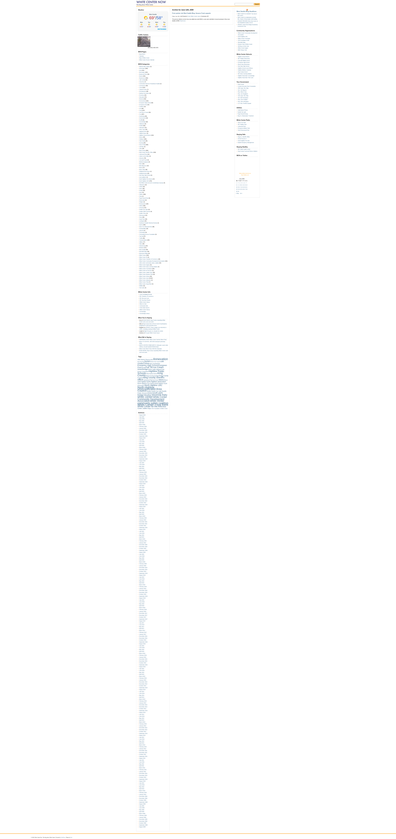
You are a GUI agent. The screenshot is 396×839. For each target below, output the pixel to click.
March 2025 (142, 447)
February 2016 (143, 655)
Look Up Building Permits (146, 294)
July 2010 (141, 783)
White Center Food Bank (145, 268)
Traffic (140, 238)
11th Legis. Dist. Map (243, 95)
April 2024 (141, 468)
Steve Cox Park (242, 122)
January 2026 (142, 428)
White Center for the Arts (145, 270)
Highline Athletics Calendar (244, 70)
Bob (71, 837)
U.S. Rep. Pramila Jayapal (244, 103)
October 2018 (142, 594)
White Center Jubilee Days (146, 272)
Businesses (142, 78)
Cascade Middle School (244, 60)
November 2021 (143, 523)
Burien (140, 76)
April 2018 (141, 605)
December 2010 (143, 773)
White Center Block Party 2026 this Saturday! (150, 348)
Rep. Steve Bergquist (243, 101)
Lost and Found (143, 160)
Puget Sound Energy (243, 113)
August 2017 (142, 621)
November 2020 (143, 546)
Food (140, 110)
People (141, 190)
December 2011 (143, 750)
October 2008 (142, 823)
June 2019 (141, 579)
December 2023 (143, 476)
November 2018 (143, 592)
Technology (142, 232)
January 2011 (142, 771)
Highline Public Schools (150, 372)
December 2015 (143, 659)
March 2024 (142, 470)
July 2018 (141, 600)
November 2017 (143, 615)
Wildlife (141, 285)
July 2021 (141, 531)
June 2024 (141, 464)
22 (236, 189)
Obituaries (141, 184)
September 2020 (143, 550)
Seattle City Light (143, 209)
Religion (141, 202)
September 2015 (143, 664)
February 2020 (143, 563)
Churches (141, 81)
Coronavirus (142, 85)
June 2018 (141, 601)
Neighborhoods (143, 173)
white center (145, 396)
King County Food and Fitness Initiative (247, 151)
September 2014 (143, 687)
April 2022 (141, 514)
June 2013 (141, 716)
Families (141, 106)
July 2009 (141, 806)
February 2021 (143, 540)
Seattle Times (142, 213)
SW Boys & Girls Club (243, 46)
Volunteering (142, 245)
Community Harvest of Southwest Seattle (149, 83)
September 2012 (143, 733)
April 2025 (141, 445)
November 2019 (143, 569)
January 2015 (142, 680)
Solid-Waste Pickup (243, 110)
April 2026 (141, 422)
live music (156, 380)
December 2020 (143, 544)
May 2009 (141, 809)
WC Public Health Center (244, 149)
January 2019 (142, 588)
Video (140, 243)
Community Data (144, 305)
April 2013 (141, 720)
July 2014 (141, 691)
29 (236, 191)
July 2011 (141, 760)
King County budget (152, 376)
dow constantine (154, 363)
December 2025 (143, 430)
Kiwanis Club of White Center (245, 44)
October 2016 (142, 640)
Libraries (141, 158)
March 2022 (142, 516)
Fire (140, 108)
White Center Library (144, 276)
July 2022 (141, 508)
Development (142, 91)
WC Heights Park (242, 124)
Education (141, 97)
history (141, 137)
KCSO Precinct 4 (242, 138)
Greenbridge (142, 121)
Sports (141, 224)
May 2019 (141, 581)
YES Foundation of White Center (159, 408)
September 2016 (143, 642)
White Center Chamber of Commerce (148, 259)
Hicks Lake (142, 129)
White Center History (145, 309)
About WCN (142, 54)
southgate (141, 221)
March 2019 (142, 584)
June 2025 (141, 441)
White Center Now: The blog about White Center (151, 3)
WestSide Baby (143, 251)
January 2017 (142, 634)
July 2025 (141, 439)
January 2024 (142, 474)
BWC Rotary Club (242, 50)
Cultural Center (143, 89)
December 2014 (143, 682)
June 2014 (141, 693)
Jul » (241, 193)
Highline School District (145, 135)
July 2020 (141, 554)
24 (240, 189)
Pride (140, 196)
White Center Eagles (144, 264)
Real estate (142, 200)
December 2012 (143, 727)
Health (140, 125)
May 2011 (141, 764)
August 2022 (142, 506)
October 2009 (142, 800)
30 (238, 191)
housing (141, 142)
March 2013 (142, 722)
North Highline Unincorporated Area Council (149, 389)
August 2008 (142, 826)
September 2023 (143, 481)
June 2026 (141, 418)
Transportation (143, 240)
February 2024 (143, 472)
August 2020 (142, 552)
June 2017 (141, 624)
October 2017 (142, 617)
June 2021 (141, 533)
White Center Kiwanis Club (145, 274)
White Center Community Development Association (152, 261)
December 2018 (143, 590)
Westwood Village (143, 253)
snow (149, 393)
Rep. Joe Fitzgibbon (243, 94)
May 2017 (141, 626)
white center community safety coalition (149, 263)
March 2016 (142, 653)
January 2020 (142, 565)
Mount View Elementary (244, 64)
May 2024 (141, 466)
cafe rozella (142, 79)
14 (246, 185)
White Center (142, 255)
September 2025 (143, 436)
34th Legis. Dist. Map (243, 88)
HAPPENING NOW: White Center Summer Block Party (153, 339)
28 (246, 189)
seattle (149, 391)
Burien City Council (155, 361)
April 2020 (141, 560)
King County (142, 150)
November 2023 (143, 478)
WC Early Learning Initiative (245, 73)
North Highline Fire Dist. (244, 140)
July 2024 (141, 462)
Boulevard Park (143, 74)
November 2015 (143, 661)
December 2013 (143, 704)
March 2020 (142, 561)
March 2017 (142, 630)
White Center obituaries (145, 280)
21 (246, 187)
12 (243, 185)
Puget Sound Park (143, 198)
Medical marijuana (143, 162)
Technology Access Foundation (147, 234)
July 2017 (141, 623)
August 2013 (142, 712)
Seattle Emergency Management (246, 142)
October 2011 (142, 754)
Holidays (141, 139)
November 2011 (143, 752)
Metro (140, 163)
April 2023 (141, 491)
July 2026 (141, 417)
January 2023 (142, 497)
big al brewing (140, 361)
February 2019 (143, 586)
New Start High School (144, 175)
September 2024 (143, 459)
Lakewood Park (143, 154)
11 (241, 185)
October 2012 (142, 731)
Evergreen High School (145, 102)
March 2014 (142, 699)
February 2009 (143, 815)
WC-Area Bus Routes (145, 300)
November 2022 (143, 500)
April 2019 (141, 582)
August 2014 (142, 689)
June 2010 (141, 785)
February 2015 (143, 678)
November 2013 (143, 706)
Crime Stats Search (144, 307)
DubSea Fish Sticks (144, 93)
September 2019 (143, 573)
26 (243, 189)
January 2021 (142, 542)
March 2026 (142, 424)
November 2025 (143, 432)
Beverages (142, 72)
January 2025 (142, 451)
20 (245, 187)
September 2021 (143, 527)
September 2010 (143, 779)
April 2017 (141, 628)
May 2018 (141, 603)
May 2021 (141, 535)
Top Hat (141, 236)
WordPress (63, 837)
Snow (140, 217)
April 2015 (141, 674)
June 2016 (141, 647)
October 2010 (142, 777)
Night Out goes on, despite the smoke (153, 331)
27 (245, 189)
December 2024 (143, 453)
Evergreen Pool (143, 104)
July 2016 (141, 645)
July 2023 (141, 485)
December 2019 (143, 567)
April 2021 (141, 537)
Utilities (141, 242)
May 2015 (141, 672)
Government (142, 118)
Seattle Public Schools (144, 211)
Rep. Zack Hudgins (243, 99)
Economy (141, 95)
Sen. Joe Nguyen (242, 90)
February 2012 (143, 746)
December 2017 (143, 613)
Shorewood (142, 215)
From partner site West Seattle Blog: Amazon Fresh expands (191, 13)
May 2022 (141, 512)
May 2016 (141, 649)
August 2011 (142, 758)
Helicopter (141, 127)
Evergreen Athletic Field (244, 128)
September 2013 (143, 710)
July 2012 (141, 737)
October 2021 (142, 525)
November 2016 (143, 638)
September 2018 (143, 596)
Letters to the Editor (144, 156)
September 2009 (143, 802)
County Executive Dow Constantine (247, 86)
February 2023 (143, 495)
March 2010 (142, 790)
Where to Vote (143, 304)
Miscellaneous (142, 165)
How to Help (142, 144)
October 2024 (142, 457)
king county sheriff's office (150, 378)
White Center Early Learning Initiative (148, 266)
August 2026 (142, 415)
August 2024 (142, 460)
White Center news (144, 278)
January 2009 (142, 817)
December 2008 (143, 819)
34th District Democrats (145, 359)
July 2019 (141, 577)
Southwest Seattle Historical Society (148, 223)
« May (237, 193)
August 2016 (142, 643)
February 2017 (143, 632)
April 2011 (141, 765)
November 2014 (143, 684)
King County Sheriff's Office (146, 152)
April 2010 (141, 788)
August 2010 (142, 781)
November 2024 (143, 455)
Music (140, 167)
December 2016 (143, 636)
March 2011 (142, 767)
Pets (140, 192)
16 (238, 187)
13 (245, 185)
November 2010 (143, 775)
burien (147, 361)
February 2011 (143, 769)
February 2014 (143, 701)
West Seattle (142, 249)
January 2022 (142, 520)
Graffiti (141, 120)
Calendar (141, 56)
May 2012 (141, 741)
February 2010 (143, 792)
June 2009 (141, 807)
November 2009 (143, 798)
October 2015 (142, 662)
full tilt (143, 367)
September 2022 (143, 504)
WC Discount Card (144, 298)
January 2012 (142, 748)
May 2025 (141, 443)
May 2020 (141, 558)
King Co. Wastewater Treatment (246, 115)
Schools (141, 207)
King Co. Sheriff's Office (244, 136)
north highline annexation (156, 382)
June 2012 (141, 739)
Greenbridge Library (145, 313)
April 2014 (141, 697)
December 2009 (143, 796)
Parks (140, 188)
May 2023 (141, 489)
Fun (140, 114)
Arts (140, 70)
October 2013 (142, 708)
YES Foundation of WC (243, 40)
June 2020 (141, 556)
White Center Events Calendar (146, 59)
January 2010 (142, 794)
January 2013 (142, 725)
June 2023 (141, 487)
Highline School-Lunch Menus (245, 68)
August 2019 (142, 575)
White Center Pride (144, 282)
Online (140, 186)
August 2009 (142, 804)
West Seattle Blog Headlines (246, 11)
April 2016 (141, 651)
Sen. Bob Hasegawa (243, 97)
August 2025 (142, 438)
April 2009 (141, 811)
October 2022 (142, 502)
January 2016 (142, 657)
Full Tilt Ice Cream (143, 112)
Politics (141, 194)
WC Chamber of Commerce (146, 296)
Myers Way (142, 169)
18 (241, 187)
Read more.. (183, 20)
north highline (141, 382)
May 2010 (141, 786)
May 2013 (141, 718)
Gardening (141, 116)
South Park (142, 219)
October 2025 (142, 434)
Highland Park (142, 131)
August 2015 (142, 666)
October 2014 (142, 685)
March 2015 (142, 676)
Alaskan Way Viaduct (144, 66)
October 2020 (142, 548)
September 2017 (143, 619)
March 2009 (142, 813)
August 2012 (142, 735)
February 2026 (143, 426)
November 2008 (143, 821)
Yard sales (141, 287)
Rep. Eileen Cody (242, 92)
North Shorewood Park (243, 130)
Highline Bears (142, 133)
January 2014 (142, 703)
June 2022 (141, 510)
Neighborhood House (144, 171)
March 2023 (142, 493)
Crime (140, 87)
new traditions (142, 177)
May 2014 (141, 695)
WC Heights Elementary (244, 58)
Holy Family (142, 140)
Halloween (141, 123)
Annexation (142, 68)
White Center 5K (143, 257)
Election (141, 99)
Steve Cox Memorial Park (145, 226)
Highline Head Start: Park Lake (245, 77)
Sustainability (142, 228)
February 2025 (143, 449)
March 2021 (142, 539)
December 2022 (143, 499)
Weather (141, 247)
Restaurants (142, 203)
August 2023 (142, 483)
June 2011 (141, 762)
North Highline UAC (144, 181)
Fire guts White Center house (152, 332)
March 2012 (142, 745)
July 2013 (141, 714)
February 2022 (143, 518)
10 (240, 185)
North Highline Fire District (145, 179)
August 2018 (142, 598)
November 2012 (143, 729)
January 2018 (142, 611)
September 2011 (143, 756)
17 (240, 187)
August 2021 (142, 529)
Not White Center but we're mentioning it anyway (151, 182)
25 (241, 189)
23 (238, 189)
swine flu (141, 230)
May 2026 (141, 420)
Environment (142, 101)
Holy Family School (151, 373)
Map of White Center (144, 58)
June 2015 (141, 670)
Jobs (140, 148)
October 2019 (142, 571)
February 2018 (143, 609)
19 (243, 187)
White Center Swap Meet (145, 284)
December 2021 (143, 521)
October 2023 (142, 479)
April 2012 (141, 743)
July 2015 (141, 668)
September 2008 (143, 825)
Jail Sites (141, 146)
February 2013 (143, 724)
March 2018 (142, 607)
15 (236, 187)
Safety (140, 205)
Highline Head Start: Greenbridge (246, 75)
